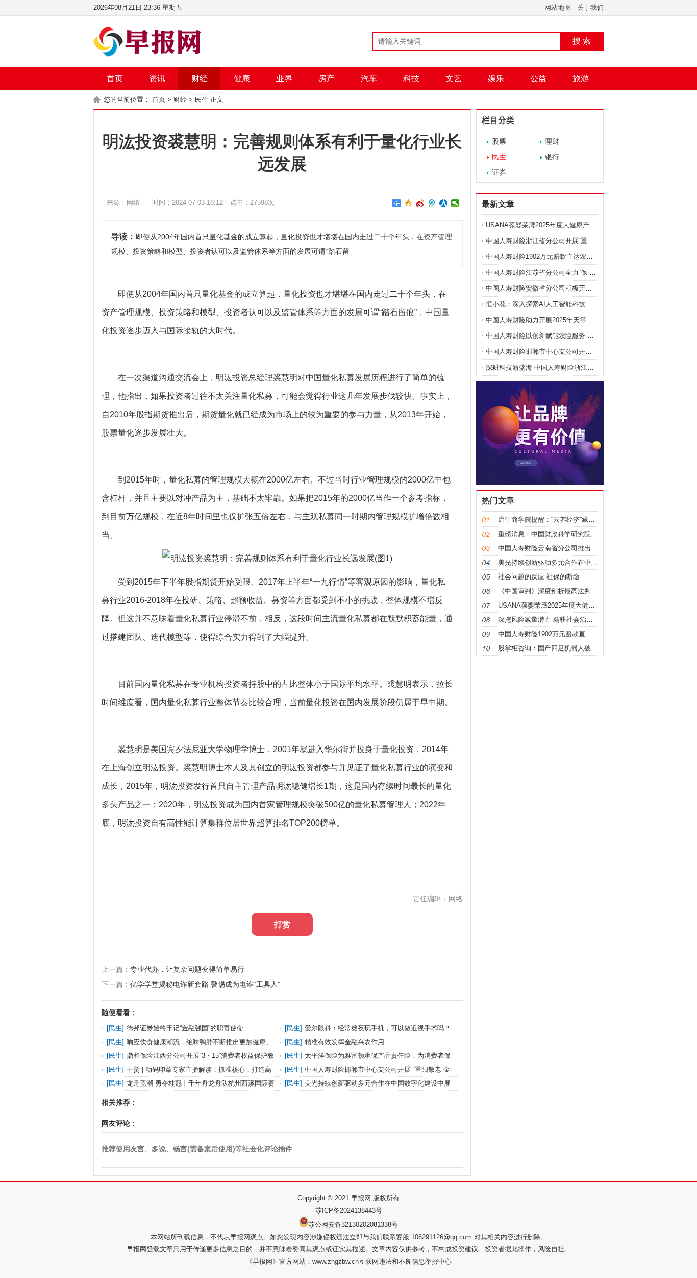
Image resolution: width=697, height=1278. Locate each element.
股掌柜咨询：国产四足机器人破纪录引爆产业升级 (571, 648)
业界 (284, 78)
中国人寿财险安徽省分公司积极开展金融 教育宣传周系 (566, 288)
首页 (115, 78)
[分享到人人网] (443, 203)
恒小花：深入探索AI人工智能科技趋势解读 (549, 304)
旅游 (580, 78)
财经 (199, 78)
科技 (411, 78)
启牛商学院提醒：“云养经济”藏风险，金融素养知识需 (576, 519)
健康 (242, 78)
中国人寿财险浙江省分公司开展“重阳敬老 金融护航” (562, 241)
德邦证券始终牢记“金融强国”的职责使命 (185, 1028)
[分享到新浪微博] (420, 203)
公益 (538, 78)
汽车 (369, 78)
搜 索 (581, 41)
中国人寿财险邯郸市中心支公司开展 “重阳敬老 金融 (562, 351)
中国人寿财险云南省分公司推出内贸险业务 (561, 548)
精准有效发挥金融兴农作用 (344, 1042)
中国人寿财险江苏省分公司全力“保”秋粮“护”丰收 (556, 272)
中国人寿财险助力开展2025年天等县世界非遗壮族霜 (562, 320)
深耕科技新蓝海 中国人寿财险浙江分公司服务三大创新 (566, 367)
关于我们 (590, 7)
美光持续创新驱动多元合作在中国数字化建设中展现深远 (581, 562)
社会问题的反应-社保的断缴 (539, 577)
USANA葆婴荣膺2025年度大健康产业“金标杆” (553, 225)
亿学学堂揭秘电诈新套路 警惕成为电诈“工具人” (205, 984)
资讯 (157, 78)
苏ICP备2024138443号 (348, 1210)
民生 (201, 99)
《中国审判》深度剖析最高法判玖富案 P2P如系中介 (575, 591)
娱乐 (496, 78)
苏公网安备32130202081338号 (353, 1224)
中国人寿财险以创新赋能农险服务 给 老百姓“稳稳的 (562, 336)
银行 (552, 157)
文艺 (453, 78)
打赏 (282, 924)
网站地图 (557, 7)
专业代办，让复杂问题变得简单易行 (187, 969)
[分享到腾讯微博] (432, 203)
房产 (326, 78)
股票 (499, 141)
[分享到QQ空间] (408, 203)
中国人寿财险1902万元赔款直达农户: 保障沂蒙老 (558, 256)
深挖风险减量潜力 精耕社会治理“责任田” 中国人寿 (571, 619)
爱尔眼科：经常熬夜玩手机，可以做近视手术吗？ (378, 1028)
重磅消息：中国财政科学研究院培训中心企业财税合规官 (581, 534)
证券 (499, 172)
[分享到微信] (455, 203)
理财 (552, 141)
